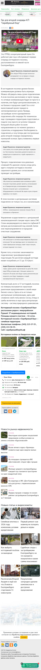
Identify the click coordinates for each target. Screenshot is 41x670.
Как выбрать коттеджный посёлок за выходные (10, 550)
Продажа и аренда (12, 415)
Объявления (25, 9)
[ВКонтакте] (10, 28)
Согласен (24, 637)
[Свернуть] (22, 663)
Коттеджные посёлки (25, 418)
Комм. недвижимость (12, 420)
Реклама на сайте (6, 654)
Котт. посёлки (15, 9)
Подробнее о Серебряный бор (13, 372)
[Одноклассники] (12, 28)
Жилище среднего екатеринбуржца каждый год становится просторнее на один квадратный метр (19, 471)
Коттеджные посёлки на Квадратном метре (18, 334)
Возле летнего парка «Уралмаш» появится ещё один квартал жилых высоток (18, 450)
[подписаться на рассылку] (2, 645)
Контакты (12, 658)
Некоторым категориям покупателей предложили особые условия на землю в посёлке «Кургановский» (19, 438)
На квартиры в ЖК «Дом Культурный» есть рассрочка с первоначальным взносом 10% (19, 483)
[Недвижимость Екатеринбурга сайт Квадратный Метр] (37, 2)
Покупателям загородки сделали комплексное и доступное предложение (29, 584)
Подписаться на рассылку (11, 403)
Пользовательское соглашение (20, 654)
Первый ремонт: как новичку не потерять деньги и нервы (30, 524)
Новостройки (5, 9)
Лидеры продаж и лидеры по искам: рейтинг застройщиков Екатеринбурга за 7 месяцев (20, 495)
